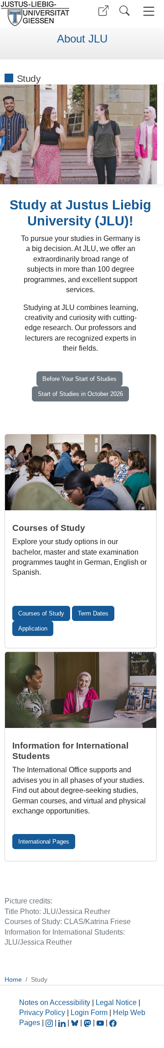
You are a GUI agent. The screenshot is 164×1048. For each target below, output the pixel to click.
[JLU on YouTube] (101, 1023)
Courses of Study (41, 613)
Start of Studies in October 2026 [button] (80, 393)
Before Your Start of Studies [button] (79, 378)
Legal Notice (116, 1002)
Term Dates (93, 613)
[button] (103, 11)
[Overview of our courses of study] (80, 472)
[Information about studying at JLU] (80, 690)
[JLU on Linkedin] (62, 1023)
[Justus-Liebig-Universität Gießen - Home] (38, 13)
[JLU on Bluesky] (75, 1023)
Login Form (89, 1012)
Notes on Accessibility (55, 1002)
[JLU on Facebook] (113, 1023)
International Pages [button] (43, 841)
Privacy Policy (42, 1012)
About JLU (82, 39)
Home (13, 979)
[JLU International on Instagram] (50, 1023)
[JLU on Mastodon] (88, 1023)
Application (32, 628)
